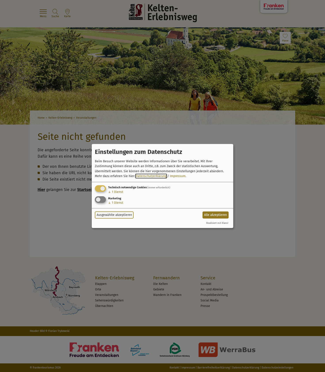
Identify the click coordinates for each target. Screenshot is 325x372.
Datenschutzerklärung (151, 176)
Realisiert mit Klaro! (217, 223)
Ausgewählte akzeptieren (114, 215)
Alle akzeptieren (215, 215)
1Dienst (115, 192)
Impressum (177, 176)
